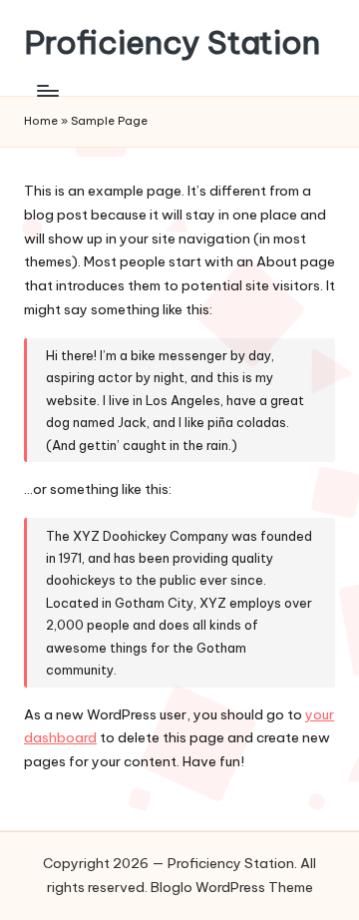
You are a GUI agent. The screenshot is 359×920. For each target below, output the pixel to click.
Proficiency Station (172, 42)
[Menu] (47, 90)
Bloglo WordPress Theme (232, 887)
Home (41, 121)
